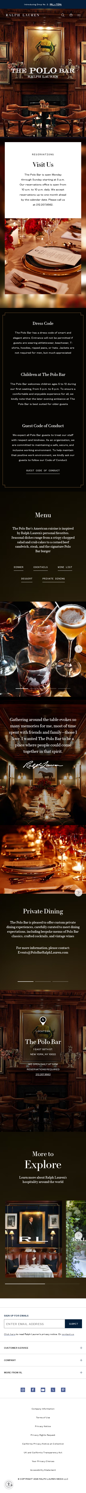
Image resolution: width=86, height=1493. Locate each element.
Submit (73, 1323)
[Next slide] (78, 649)
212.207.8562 (44, 204)
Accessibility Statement (43, 1470)
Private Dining (53, 578)
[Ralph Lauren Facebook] (33, 1390)
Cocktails (40, 567)
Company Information (43, 1408)
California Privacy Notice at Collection (43, 1443)
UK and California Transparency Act (43, 1452)
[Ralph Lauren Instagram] (23, 1390)
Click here (9, 1334)
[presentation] (33, 1239)
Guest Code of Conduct (43, 470)
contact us (68, 1334)
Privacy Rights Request (43, 1435)
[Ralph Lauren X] (53, 1390)
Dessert (26, 578)
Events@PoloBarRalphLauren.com (43, 952)
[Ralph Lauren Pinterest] (63, 1390)
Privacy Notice (43, 1426)
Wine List (65, 567)
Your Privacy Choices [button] (43, 1461)
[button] (63, 15)
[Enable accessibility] (9, 1484)
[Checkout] (71, 15)
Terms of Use (43, 1417)
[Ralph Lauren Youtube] (43, 1390)
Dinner (18, 567)
